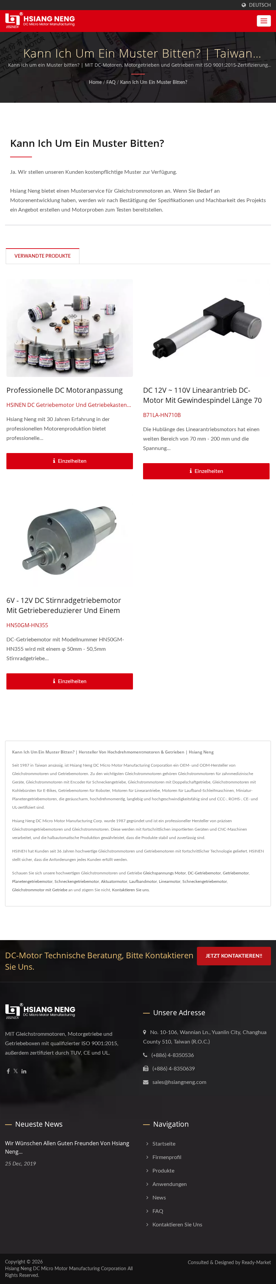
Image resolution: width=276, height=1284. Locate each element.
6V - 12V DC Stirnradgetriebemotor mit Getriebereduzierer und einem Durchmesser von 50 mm (63, 610)
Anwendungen (169, 1184)
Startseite (163, 1144)
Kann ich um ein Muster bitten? (153, 82)
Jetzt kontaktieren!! (234, 956)
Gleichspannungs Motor (164, 873)
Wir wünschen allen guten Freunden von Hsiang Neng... (67, 1147)
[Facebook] (8, 1072)
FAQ (110, 82)
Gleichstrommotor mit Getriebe (39, 890)
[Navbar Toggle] (264, 21)
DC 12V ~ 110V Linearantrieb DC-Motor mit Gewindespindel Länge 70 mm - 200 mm (202, 400)
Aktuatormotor (114, 881)
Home (95, 82)
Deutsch (260, 5)
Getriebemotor (236, 873)
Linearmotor (169, 881)
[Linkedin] (24, 1072)
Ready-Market (256, 1262)
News (159, 1197)
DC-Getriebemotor (204, 873)
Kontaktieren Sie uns (130, 890)
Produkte (163, 1171)
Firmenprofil (166, 1157)
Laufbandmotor (143, 881)
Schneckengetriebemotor (77, 881)
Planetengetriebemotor (32, 881)
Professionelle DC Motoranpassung (64, 390)
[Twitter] (15, 1072)
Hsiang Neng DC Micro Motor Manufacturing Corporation (65, 1268)
